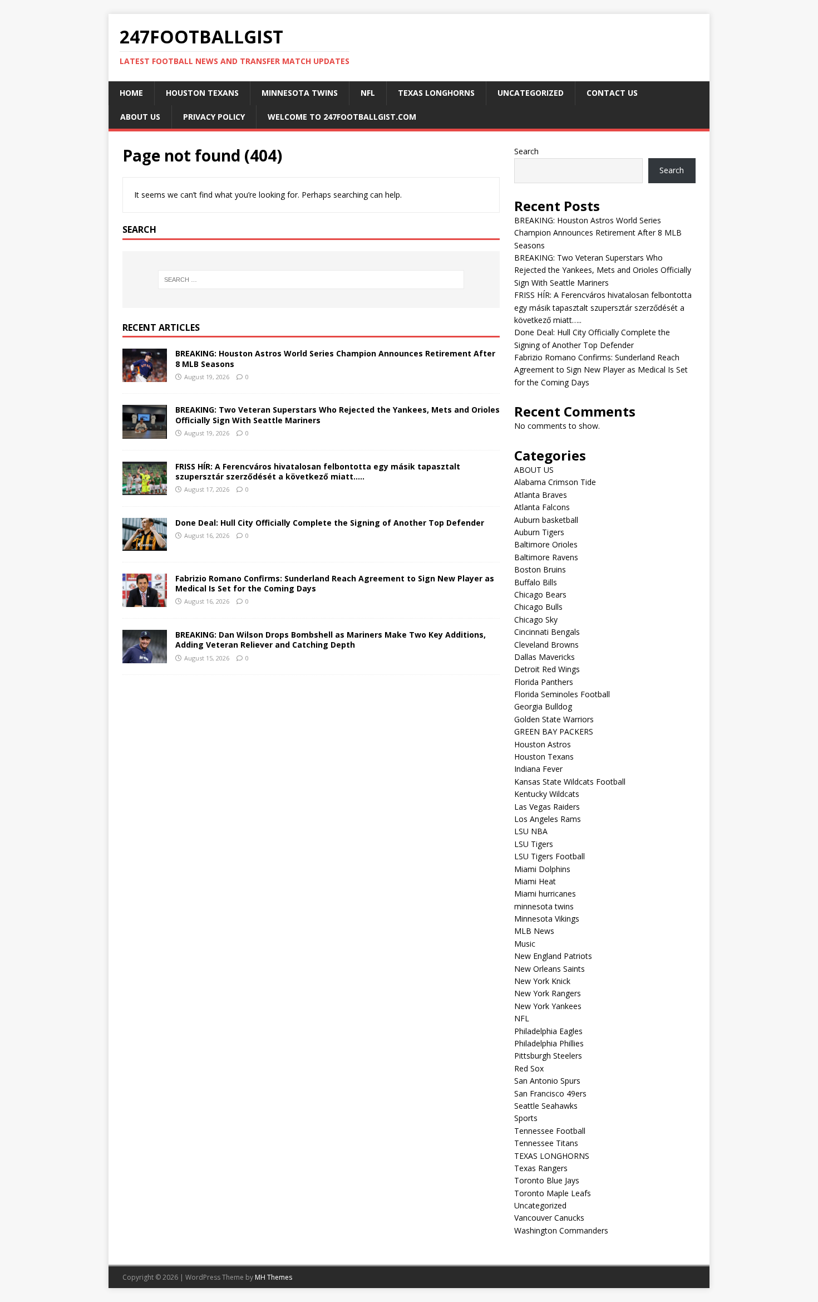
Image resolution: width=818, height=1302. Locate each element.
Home (131, 92)
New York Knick (542, 981)
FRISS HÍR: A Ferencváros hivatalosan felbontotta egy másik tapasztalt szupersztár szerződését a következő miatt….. (317, 471)
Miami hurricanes (545, 893)
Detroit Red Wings (547, 669)
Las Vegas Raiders (547, 806)
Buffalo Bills (535, 582)
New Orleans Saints (549, 968)
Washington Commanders (561, 1230)
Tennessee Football (549, 1130)
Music (524, 943)
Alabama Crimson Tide (555, 482)
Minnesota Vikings (546, 918)
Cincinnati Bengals (547, 631)
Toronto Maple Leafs (552, 1193)
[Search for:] (311, 279)
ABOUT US (140, 116)
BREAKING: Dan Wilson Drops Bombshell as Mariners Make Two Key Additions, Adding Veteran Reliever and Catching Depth (330, 639)
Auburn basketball (546, 520)
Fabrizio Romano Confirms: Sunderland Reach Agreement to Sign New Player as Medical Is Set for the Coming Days (334, 583)
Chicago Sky (536, 619)
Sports (526, 1118)
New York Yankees (548, 1006)
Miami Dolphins (542, 869)
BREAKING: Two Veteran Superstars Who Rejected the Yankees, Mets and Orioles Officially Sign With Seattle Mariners (337, 414)
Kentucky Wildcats (546, 794)
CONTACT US (612, 92)
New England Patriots (553, 956)
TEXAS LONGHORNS (436, 92)
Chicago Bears (540, 594)
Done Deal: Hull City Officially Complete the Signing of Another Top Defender (330, 522)
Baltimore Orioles (546, 544)
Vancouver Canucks (549, 1217)
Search (526, 151)
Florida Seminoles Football (562, 694)
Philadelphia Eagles (548, 1031)
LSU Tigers (533, 844)
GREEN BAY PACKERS (553, 731)
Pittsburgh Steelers (548, 1055)
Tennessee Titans (546, 1143)
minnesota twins (300, 92)
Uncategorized (530, 92)
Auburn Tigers (539, 532)
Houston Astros (542, 744)
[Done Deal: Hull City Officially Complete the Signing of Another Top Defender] (144, 544)
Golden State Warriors (554, 719)
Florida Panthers (543, 682)
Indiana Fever (538, 768)
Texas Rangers (541, 1168)
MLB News (534, 931)
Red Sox (529, 1068)
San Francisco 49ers (550, 1093)
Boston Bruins (540, 569)
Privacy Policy (214, 116)
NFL (368, 92)
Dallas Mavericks (544, 657)
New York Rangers (547, 993)
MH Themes (273, 1277)
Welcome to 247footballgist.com (342, 116)
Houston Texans (202, 92)
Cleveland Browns (546, 644)
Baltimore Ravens (546, 557)
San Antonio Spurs (547, 1080)
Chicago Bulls (538, 606)
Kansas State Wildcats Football (569, 781)
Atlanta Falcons (542, 507)
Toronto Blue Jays (546, 1180)
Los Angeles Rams (547, 819)
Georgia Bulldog (543, 706)
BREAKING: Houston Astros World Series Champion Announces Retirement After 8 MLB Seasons (335, 358)
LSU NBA (531, 831)
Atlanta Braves (540, 495)
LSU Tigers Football (549, 856)
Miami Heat (535, 881)
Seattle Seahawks (546, 1105)
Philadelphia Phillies (549, 1043)
